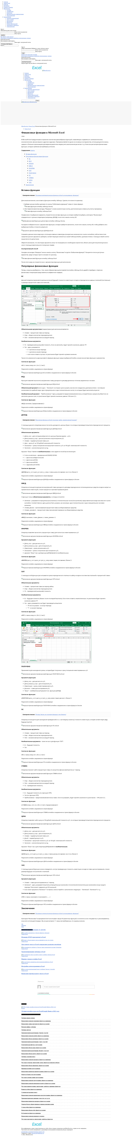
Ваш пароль (18, 33)
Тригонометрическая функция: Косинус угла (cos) (35, 1050)
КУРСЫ (6, 4)
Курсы (23, 1008)
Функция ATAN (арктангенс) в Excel (33, 937)
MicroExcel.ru (24, 126)
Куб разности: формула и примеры (31, 1113)
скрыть (32, 150)
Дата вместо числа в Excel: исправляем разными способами (41, 944)
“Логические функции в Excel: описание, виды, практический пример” (56, 420)
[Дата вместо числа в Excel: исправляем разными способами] (37, 940)
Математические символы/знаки (15, 14)
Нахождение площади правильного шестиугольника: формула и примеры (41, 1095)
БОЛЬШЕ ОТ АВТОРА (39, 929)
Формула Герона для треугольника (31, 1074)
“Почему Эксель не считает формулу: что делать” (50, 714)
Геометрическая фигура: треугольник (31, 1044)
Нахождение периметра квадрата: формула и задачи (35, 1101)
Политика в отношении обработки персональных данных (16, 38)
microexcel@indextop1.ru (37, 1133)
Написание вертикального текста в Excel (35, 973)
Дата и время (10, 19)
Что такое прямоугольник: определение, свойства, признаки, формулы (41, 1086)
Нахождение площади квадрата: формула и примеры (36, 1059)
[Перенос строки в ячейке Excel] (38, 954)
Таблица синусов (26, 1030)
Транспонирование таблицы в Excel (33, 952)
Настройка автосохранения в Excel (33, 966)
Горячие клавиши (8, 7)
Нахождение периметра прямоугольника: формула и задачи (37, 1071)
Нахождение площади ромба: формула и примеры (35, 1035)
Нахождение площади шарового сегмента (32, 1116)
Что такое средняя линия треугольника (32, 1077)
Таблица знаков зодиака (28, 1018)
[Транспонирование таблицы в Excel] (41, 947)
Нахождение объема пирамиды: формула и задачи (35, 1065)
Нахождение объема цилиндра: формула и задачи (34, 1038)
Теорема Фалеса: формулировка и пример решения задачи (37, 1104)
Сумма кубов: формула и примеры (31, 1107)
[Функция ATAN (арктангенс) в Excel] (35, 933)
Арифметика (10, 11)
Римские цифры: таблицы (28, 1027)
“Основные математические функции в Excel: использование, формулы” (57, 195)
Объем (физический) (12, 23)
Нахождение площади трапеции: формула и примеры (36, 1021)
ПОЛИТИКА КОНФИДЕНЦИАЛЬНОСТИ (32, 1132)
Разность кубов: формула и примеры (31, 1089)
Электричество (11, 26)
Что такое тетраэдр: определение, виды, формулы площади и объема (40, 1062)
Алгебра (9, 10)
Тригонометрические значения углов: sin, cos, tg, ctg (35, 1098)
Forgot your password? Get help (29, 54)
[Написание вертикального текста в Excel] (38, 969)
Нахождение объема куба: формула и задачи (33, 1110)
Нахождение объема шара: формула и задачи (33, 1047)
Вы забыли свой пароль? (7, 36)
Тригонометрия (11, 15)
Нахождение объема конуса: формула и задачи (34, 1053)
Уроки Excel (7, 3)
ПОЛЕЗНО (6, 6)
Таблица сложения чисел (28, 1056)
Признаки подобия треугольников (30, 1068)
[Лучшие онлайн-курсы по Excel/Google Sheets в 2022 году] (38, 1007)
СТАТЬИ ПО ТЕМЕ (27, 929)
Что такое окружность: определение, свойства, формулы (37, 1119)
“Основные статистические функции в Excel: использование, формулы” (57, 913)
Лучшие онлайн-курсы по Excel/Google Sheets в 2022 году (40, 1011)
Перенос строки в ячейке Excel (31, 959)
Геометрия (9, 13)
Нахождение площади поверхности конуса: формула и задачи (38, 1083)
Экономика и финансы (13, 25)
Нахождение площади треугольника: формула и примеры (37, 1080)
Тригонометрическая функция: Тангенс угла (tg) (34, 1032)
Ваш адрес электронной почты (23, 42)
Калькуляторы (7, 17)
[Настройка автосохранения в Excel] (37, 962)
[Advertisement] (66, 114)
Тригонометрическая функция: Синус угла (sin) (34, 1041)
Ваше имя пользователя (21, 32)
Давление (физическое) (13, 18)
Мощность (9, 22)
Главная (6, 2)
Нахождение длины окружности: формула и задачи (35, 1024)
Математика (7, 8)
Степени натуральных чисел (29, 1092)
